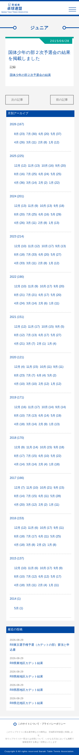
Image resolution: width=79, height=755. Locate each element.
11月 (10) (32, 487)
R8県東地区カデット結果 (26, 663)
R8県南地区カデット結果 (26, 676)
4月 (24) (19, 303)
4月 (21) (19, 343)
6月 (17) (44, 294)
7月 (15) (31, 455)
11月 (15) (32, 366)
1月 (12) (54, 142)
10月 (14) (48, 407)
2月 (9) (43, 424)
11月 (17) (34, 326)
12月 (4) (19, 366)
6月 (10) (44, 455)
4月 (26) (19, 142)
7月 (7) (30, 375)
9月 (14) (60, 407)
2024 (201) (17, 196)
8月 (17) (19, 455)
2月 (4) (43, 464)
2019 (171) (17, 397)
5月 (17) (56, 576)
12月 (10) (20, 246)
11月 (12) (34, 246)
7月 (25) (31, 174)
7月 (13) (31, 335)
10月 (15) (48, 326)
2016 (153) (17, 518)
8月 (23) (19, 133)
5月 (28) (55, 496)
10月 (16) (48, 165)
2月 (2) (43, 182)
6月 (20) (44, 133)
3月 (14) (31, 182)
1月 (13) (54, 222)
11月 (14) (32, 447)
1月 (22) (54, 182)
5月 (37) (56, 133)
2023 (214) (17, 236)
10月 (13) (46, 205)
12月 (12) (20, 165)
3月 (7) (30, 343)
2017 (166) (17, 477)
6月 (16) (44, 214)
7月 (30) (31, 133)
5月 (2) (51, 375)
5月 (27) (56, 254)
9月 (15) (59, 487)
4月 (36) (19, 182)
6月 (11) (44, 496)
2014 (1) (15, 598)
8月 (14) (19, 496)
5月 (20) (56, 294)
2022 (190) (17, 276)
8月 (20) (19, 214)
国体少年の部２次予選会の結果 (30, 74)
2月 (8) (42, 142)
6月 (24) (44, 174)
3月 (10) (31, 383)
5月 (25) (56, 174)
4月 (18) (19, 424)
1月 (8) (51, 544)
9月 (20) (60, 165)
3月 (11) (31, 142)
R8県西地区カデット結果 (26, 689)
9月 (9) (58, 568)
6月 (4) (41, 375)
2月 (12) (44, 383)
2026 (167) (17, 124)
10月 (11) (46, 366)
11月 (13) (34, 165)
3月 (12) (31, 504)
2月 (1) (41, 343)
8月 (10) (19, 415)
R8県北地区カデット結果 (26, 703)
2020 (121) (17, 357)
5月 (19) (56, 415)
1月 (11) (54, 303)
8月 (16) (19, 174)
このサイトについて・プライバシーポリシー (42, 723)
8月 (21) (19, 294)
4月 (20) (19, 504)
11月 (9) (33, 205)
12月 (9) (19, 447)
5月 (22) (56, 455)
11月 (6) (33, 527)
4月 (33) (19, 263)
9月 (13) (60, 246)
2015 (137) (17, 558)
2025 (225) (17, 155)
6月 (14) (44, 415)
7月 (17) (31, 536)
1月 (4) (51, 343)
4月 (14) (19, 464)
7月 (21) (31, 294)
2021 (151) (17, 316)
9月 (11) (58, 366)
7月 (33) (31, 254)
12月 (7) (19, 487)
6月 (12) (44, 576)
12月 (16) (20, 407)
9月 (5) (59, 326)
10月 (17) (48, 246)
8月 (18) (19, 254)
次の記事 (17, 99)
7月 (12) (31, 576)
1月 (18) (54, 464)
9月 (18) (59, 205)
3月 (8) (30, 544)
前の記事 (62, 99)
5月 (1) (18, 608)
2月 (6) (43, 303)
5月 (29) (56, 214)
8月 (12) (19, 335)
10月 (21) (46, 487)
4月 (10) (19, 383)
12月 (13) (20, 205)
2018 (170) (17, 437)
